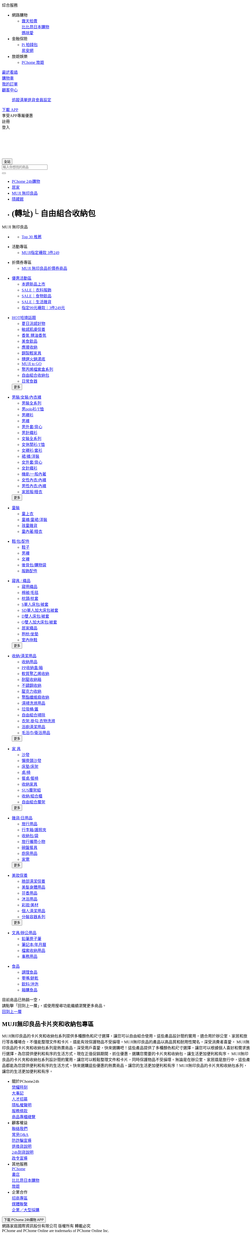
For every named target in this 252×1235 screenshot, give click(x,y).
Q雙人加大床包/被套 (39, 622)
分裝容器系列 (33, 917)
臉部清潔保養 (33, 881)
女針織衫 (29, 468)
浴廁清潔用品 (33, 727)
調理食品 (29, 972)
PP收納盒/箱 (32, 668)
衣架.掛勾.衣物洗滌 (38, 721)
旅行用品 (29, 824)
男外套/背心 (32, 427)
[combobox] (126, 167)
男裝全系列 (31, 403)
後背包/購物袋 (34, 565)
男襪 (26, 553)
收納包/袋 (30, 836)
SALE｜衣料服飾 (36, 290)
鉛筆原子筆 (31, 939)
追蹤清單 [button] (20, 100)
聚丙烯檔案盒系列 (37, 369)
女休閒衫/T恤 (33, 444)
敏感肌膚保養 (33, 329)
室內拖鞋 (29, 640)
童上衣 (27, 514)
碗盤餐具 (29, 848)
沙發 (26, 755)
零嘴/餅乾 (30, 978)
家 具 (16, 749)
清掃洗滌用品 (33, 703)
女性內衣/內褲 (34, 480)
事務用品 (29, 956)
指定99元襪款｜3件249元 (43, 308)
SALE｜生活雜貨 (36, 302)
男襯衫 (27, 415)
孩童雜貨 (29, 526)
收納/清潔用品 (24, 656)
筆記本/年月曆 (34, 945)
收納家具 (29, 784)
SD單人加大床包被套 (40, 610)
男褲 (26, 421)
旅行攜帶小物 (33, 842)
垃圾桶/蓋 (30, 709)
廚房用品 (29, 853)
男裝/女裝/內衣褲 (26, 397)
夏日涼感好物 (33, 323)
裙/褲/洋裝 (30, 456)
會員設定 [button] (43, 100)
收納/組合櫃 (32, 796)
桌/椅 (26, 772)
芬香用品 (29, 893)
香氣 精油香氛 (34, 335)
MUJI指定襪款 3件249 (40, 253)
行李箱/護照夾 (34, 830)
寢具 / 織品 (21, 581)
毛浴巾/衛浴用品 (36, 733)
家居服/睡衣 (32, 492)
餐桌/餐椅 (30, 778)
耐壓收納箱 (31, 679)
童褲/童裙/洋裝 (34, 520)
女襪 (26, 559)
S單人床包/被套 (35, 604)
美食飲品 (29, 341)
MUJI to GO (32, 364)
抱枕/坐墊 (30, 634)
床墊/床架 (30, 766)
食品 (16, 966)
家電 (26, 859)
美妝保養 (20, 875)
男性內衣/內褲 (34, 486)
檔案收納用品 (33, 950)
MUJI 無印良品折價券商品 (44, 268)
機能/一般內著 (34, 474)
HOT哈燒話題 (24, 318)
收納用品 (29, 662)
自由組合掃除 (33, 715)
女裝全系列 (31, 439)
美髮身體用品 (33, 887)
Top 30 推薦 (32, 237)
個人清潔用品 (33, 911)
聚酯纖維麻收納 (35, 697)
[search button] (4, 173)
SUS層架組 (31, 790)
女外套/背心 (32, 462)
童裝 (16, 508)
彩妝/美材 (30, 905)
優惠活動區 (22, 278)
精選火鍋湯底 (33, 359)
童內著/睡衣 (32, 531)
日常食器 (29, 381)
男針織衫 (29, 433)
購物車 (8, 78)
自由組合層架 (33, 802)
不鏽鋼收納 (31, 685)
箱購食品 (29, 990)
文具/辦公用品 (24, 933)
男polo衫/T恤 (33, 409)
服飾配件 (29, 571)
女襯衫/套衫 (32, 450)
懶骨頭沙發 (31, 761)
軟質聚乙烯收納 (35, 674)
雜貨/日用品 (22, 818)
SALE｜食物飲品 (36, 296)
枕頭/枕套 (30, 598)
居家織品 (29, 628)
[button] (126, 33)
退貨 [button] (31, 100)
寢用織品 (29, 587)
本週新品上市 (33, 284)
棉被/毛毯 (30, 593)
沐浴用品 (29, 899)
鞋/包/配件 (21, 541)
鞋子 (26, 547)
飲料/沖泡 (30, 984)
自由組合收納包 (35, 375)
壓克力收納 (31, 691)
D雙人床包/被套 (35, 616)
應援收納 (29, 347)
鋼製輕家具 (31, 353)
